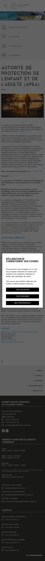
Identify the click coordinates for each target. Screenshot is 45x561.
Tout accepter (22, 290)
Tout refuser (22, 296)
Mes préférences (22, 303)
